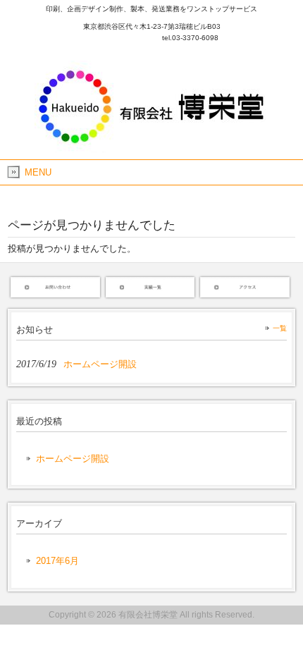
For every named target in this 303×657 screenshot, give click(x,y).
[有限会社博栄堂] (152, 148)
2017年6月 (57, 560)
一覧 (280, 328)
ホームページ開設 (72, 458)
